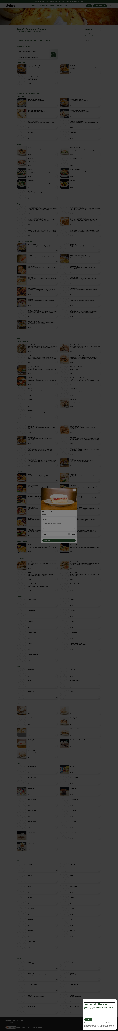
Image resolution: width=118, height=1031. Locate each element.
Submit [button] (88, 1019)
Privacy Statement (110, 1025)
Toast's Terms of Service (101, 1025)
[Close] (115, 1000)
